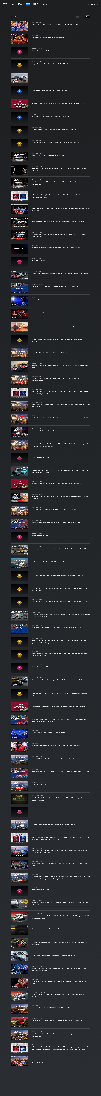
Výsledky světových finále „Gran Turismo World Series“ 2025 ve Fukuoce (53, 758)
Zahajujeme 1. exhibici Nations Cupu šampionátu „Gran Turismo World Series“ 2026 (56, 287)
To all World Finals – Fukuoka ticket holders (44, 785)
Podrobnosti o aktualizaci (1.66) (41, 811)
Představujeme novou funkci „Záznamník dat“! (45, 929)
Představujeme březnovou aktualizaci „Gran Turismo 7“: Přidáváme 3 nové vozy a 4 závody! (59, 549)
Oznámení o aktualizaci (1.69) (40, 457)
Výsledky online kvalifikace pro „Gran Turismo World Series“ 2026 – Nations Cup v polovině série (60, 601)
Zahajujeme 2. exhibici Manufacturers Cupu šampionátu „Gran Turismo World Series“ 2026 (58, 103)
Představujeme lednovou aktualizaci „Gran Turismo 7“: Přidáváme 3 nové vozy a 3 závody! (58, 680)
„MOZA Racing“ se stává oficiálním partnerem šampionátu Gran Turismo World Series (57, 247)
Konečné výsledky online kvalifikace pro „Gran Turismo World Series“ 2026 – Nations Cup (58, 575)
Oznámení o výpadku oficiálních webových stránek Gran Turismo (51, 116)
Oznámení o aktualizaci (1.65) (40, 890)
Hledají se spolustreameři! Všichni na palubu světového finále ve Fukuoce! (53, 824)
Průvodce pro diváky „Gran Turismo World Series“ (46, 431)
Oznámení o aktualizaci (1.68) (40, 536)
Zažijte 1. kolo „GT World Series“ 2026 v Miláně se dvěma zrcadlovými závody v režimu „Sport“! (60, 418)
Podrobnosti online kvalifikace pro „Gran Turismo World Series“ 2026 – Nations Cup (56, 627)
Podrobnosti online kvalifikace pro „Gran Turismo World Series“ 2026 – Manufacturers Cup (58, 706)
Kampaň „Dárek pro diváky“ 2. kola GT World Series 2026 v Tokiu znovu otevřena (55, 64)
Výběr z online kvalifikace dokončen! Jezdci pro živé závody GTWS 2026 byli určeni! (56, 522)
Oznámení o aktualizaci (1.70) (40, 260)
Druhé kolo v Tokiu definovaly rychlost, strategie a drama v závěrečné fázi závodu (56, 24)
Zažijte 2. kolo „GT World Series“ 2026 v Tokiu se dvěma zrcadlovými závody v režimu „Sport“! (59, 221)
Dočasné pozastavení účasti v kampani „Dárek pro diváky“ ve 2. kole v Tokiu (54, 129)
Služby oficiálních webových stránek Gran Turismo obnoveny (49, 90)
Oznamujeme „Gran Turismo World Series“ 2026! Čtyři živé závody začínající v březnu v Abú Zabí (60, 771)
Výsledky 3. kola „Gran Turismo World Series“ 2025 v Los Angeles (51, 1007)
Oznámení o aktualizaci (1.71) (40, 51)
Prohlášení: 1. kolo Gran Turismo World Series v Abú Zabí (49, 562)
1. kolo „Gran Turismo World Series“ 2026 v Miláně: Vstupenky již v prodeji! (54, 509)
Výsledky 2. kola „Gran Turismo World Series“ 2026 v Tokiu (49, 156)
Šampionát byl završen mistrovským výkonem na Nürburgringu (50, 732)
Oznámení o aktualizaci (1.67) (40, 667)
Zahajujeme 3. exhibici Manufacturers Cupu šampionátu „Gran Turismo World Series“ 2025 (58, 1021)
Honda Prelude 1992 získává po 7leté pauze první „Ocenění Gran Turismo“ (54, 955)
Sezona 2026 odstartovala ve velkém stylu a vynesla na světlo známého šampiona (56, 300)
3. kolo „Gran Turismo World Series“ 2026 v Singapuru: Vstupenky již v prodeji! (55, 326)
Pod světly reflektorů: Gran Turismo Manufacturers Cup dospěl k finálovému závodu (56, 745)
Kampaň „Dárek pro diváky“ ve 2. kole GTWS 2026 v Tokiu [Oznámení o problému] (56, 142)
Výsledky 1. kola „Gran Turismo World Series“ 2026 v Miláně (49, 352)
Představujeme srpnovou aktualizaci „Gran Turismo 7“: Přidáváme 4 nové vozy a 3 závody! (58, 77)
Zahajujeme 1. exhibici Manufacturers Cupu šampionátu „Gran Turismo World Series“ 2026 (58, 483)
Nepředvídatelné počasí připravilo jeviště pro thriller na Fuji (49, 37)
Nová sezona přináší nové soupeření (42, 313)
